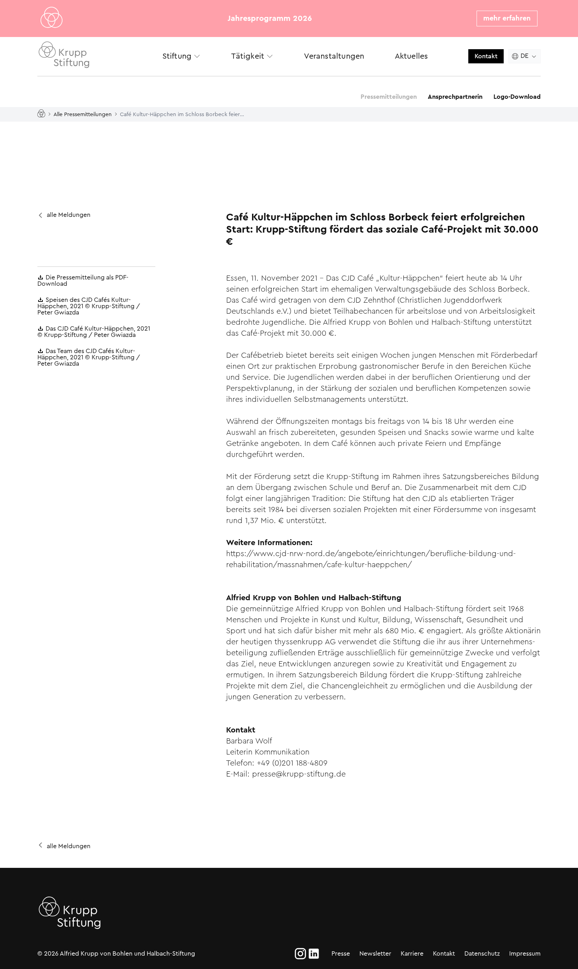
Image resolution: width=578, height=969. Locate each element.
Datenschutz (482, 953)
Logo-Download (517, 96)
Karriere (412, 953)
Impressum (525, 953)
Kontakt (486, 56)
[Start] (42, 113)
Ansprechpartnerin (455, 96)
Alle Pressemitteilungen (82, 114)
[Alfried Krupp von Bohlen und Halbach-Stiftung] (92, 56)
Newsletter (375, 953)
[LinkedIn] (313, 953)
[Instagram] (300, 953)
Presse (340, 953)
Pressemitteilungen (389, 96)
